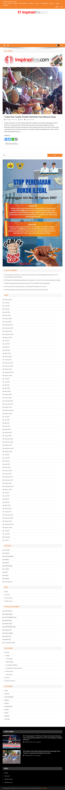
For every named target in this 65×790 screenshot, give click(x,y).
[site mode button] (57, 45)
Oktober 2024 (8, 369)
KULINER (52, 3)
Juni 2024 (7, 382)
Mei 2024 (6, 385)
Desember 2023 (8, 401)
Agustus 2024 (8, 375)
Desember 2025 (8, 325)
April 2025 (7, 350)
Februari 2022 (8, 470)
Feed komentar (8, 598)
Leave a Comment (29, 119)
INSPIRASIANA (44, 3)
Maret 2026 (7, 315)
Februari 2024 (8, 394)
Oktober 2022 (8, 445)
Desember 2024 (8, 363)
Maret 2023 (7, 429)
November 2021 (8, 480)
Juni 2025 (7, 344)
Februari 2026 (8, 318)
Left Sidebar (9, 658)
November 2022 (8, 442)
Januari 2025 (8, 359)
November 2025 (8, 328)
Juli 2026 (6, 302)
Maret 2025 (7, 353)
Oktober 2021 (8, 483)
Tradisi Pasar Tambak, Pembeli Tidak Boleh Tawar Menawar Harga (30, 117)
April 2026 (7, 312)
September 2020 (9, 524)
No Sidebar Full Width (11, 665)
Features (6, 652)
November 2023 (8, 404)
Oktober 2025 (8, 331)
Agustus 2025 (8, 337)
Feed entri (7, 595)
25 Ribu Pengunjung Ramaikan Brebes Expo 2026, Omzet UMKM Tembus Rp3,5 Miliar (27, 283)
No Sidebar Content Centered (14, 668)
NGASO (57, 3)
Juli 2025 (6, 340)
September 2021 (9, 486)
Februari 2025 (8, 356)
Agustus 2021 (8, 489)
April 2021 (7, 502)
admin (21, 119)
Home (5, 3)
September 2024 (9, 372)
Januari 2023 (8, 435)
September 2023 (9, 410)
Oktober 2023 (8, 407)
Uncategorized (8, 581)
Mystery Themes (43, 788)
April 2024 (7, 388)
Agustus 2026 (8, 299)
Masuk (6, 591)
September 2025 (9, 334)
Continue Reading (12, 143)
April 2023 (7, 426)
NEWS (9, 3)
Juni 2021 (7, 496)
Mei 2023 (6, 423)
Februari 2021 (8, 508)
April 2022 (7, 464)
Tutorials (6, 677)
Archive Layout (9, 671)
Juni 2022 (7, 458)
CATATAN (6, 5)
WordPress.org (8, 601)
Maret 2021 (7, 505)
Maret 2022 (7, 467)
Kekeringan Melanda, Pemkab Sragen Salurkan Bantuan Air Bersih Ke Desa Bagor (26, 289)
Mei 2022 (6, 461)
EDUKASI (15, 3)
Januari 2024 (8, 397)
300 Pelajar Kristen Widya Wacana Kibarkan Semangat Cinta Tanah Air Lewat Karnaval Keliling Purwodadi (32, 280)
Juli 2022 (6, 454)
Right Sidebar (9, 662)
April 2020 (7, 537)
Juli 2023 (6, 416)
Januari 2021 (8, 511)
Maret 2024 (7, 391)
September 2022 (9, 448)
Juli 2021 (6, 492)
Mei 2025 (6, 347)
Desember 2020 (8, 515)
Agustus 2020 (8, 527)
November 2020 (8, 518)
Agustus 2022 (8, 451)
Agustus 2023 (8, 413)
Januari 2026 (8, 321)
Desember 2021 (8, 477)
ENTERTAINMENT (23, 3)
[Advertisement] (32, 31)
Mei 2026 (6, 309)
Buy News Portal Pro (9, 681)
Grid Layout (9, 674)
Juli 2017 (6, 540)
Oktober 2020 (8, 521)
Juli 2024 (6, 378)
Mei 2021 (6, 499)
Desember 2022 (8, 439)
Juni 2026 (7, 306)
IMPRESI (31, 3)
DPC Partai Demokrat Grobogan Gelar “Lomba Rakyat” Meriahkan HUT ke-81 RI (25, 286)
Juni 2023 (7, 420)
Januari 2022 (8, 473)
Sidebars (7, 655)
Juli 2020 (6, 530)
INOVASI (37, 3)
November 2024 (8, 366)
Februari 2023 (8, 432)
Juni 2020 (7, 534)
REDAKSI (6, 578)
